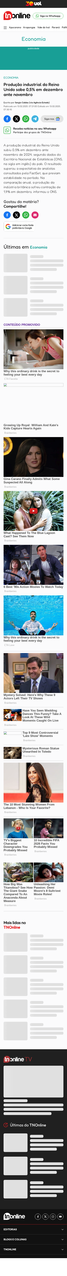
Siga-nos (49, 118)
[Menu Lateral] (5, 27)
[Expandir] (62, 1249)
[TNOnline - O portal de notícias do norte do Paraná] (17, 16)
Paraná (56, 27)
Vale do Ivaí (43, 27)
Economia (34, 39)
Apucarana (15, 27)
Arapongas (29, 27)
